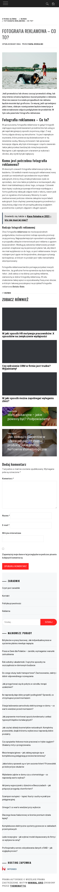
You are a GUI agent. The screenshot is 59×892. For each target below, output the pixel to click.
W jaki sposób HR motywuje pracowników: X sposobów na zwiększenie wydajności (28, 335)
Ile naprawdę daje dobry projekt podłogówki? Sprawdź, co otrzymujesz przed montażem (28, 696)
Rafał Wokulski (35, 44)
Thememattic (18, 886)
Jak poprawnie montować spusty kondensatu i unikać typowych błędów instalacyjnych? (26, 718)
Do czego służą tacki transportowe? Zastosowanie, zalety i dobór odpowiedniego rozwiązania (29, 674)
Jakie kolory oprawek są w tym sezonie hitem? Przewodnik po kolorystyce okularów (29, 765)
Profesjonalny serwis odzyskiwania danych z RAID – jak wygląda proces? (27, 849)
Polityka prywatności (11, 603)
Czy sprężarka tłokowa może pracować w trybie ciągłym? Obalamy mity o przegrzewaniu (28, 743)
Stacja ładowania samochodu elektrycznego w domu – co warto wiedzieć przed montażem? (28, 707)
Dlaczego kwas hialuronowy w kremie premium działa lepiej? (26, 816)
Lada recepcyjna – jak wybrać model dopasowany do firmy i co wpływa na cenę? (29, 838)
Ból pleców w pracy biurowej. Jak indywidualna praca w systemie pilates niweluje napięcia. (26, 642)
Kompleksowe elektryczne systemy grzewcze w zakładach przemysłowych (29, 827)
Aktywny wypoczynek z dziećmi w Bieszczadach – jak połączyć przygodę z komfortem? (26, 787)
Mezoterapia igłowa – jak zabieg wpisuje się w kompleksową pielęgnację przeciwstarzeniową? (24, 754)
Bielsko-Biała (18, 287)
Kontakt (5, 596)
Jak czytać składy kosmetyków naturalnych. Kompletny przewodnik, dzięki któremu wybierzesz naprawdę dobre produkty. (27, 730)
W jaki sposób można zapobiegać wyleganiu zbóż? (28, 400)
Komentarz (8, 478)
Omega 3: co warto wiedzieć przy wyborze (21, 807)
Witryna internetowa (11, 533)
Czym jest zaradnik (11, 588)
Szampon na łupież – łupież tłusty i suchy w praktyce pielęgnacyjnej (26, 798)
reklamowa (22, 232)
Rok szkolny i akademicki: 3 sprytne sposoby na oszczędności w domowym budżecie (23, 663)
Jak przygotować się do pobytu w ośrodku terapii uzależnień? (24, 685)
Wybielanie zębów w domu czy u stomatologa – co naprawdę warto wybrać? (25, 776)
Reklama (6, 611)
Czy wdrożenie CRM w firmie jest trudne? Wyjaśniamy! (26, 367)
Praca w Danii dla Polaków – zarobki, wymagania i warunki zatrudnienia (28, 653)
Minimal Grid (35, 883)
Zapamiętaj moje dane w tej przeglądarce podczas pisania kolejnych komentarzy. (29, 556)
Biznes (7, 293)
